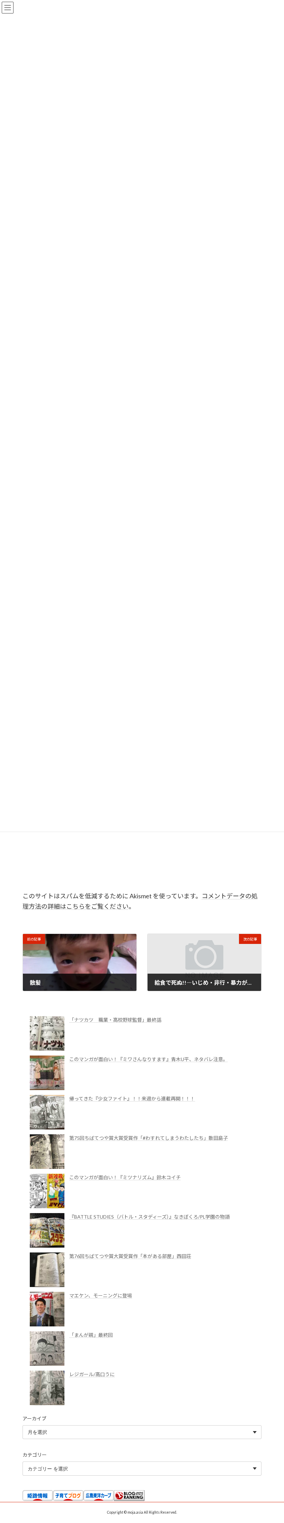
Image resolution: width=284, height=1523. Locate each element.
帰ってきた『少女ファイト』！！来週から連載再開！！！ (132, 1098)
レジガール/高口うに (92, 1374)
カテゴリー (35, 1455)
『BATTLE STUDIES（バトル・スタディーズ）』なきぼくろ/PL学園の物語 (149, 1217)
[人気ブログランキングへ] (129, 1499)
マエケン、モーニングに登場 (100, 1295)
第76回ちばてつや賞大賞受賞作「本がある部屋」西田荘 (130, 1256)
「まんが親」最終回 (91, 1335)
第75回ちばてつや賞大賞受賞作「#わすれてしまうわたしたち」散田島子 (148, 1138)
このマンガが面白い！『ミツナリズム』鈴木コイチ (125, 1177)
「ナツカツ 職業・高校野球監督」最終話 (115, 1020)
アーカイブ (34, 1418)
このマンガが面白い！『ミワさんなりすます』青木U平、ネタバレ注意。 (148, 1059)
